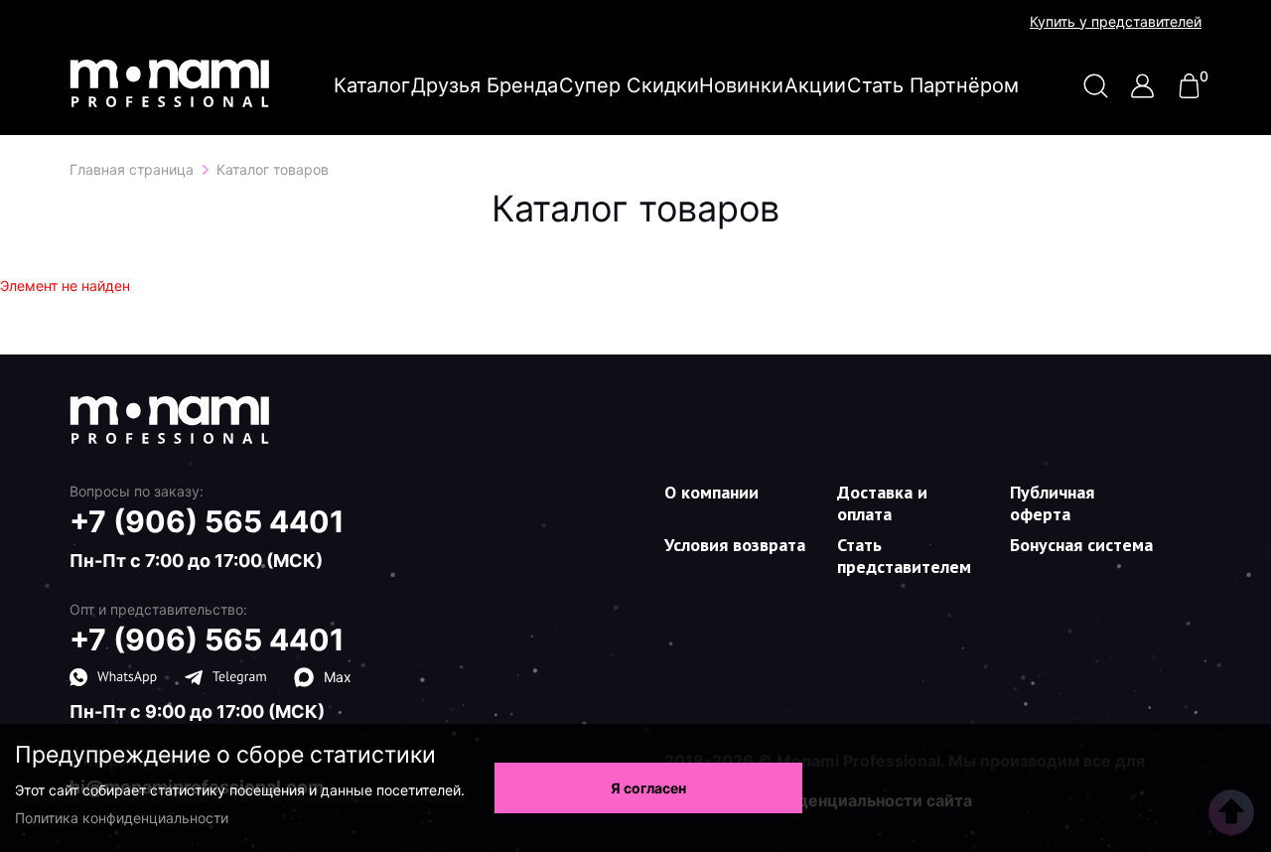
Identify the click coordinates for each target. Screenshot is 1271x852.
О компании (711, 492)
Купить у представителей (1115, 22)
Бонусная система (1081, 544)
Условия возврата (734, 544)
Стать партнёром (933, 85)
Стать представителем (904, 555)
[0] (1189, 92)
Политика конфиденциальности (121, 817)
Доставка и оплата (882, 503)
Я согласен (648, 788)
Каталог (372, 85)
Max (338, 676)
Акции (815, 85)
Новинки (741, 85)
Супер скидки (629, 85)
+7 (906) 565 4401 (207, 521)
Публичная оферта (1052, 503)
